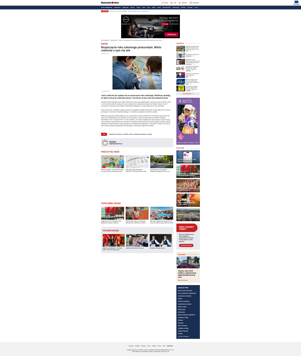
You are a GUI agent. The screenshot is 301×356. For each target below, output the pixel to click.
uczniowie (149, 134)
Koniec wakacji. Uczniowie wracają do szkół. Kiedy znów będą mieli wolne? (112, 170)
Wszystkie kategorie (183, 336)
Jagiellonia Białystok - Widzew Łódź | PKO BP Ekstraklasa (112, 249)
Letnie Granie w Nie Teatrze (134, 11)
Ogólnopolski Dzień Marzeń (135, 248)
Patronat (143, 346)
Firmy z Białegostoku (106, 7)
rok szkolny (125, 134)
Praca (148, 7)
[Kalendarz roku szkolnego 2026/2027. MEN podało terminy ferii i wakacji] (137, 161)
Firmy (175, 2)
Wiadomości (117, 7)
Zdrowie (183, 7)
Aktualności (188, 70)
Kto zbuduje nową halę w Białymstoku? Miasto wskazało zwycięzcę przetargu (192, 68)
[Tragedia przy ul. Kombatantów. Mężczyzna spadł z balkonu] (112, 213)
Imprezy (166, 2)
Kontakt (154, 346)
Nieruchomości (167, 7)
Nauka (159, 7)
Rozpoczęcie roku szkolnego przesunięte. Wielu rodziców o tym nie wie (143, 40)
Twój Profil (170, 346)
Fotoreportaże (111, 230)
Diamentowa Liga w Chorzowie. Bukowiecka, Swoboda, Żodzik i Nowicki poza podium (136, 222)
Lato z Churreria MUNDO (121, 11)
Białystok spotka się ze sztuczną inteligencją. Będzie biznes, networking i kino (193, 81)
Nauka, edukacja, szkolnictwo (186, 315)
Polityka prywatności (132, 350)
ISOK (164, 346)
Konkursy (112, 11)
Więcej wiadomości (187, 93)
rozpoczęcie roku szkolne (115, 134)
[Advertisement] (137, 187)
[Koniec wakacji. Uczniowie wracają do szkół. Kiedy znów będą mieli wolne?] (112, 161)
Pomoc (159, 346)
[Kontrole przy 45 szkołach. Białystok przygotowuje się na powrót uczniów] (161, 161)
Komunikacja (196, 2)
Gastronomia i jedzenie (184, 296)
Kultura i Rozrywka (189, 56)
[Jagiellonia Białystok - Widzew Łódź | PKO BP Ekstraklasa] (114, 240)
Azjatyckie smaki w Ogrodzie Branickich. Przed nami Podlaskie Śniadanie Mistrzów (193, 61)
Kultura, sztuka (182, 306)
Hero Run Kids (145, 11)
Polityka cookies (143, 350)
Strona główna (105, 40)
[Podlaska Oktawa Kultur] (161, 240)
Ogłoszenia (184, 2)
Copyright (151, 350)
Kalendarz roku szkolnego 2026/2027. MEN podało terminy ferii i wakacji (136, 170)
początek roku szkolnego (139, 134)
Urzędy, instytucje (183, 331)
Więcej (196, 7)
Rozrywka (180, 323)
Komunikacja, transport (184, 304)
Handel (180, 298)
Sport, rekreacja (182, 325)
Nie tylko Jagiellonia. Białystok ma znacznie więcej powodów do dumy (161, 222)
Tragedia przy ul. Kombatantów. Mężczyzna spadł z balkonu (111, 222)
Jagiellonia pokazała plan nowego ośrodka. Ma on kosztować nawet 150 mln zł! (192, 48)
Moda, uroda (181, 309)
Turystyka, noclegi (183, 328)
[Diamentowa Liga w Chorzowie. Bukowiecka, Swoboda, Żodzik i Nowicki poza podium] (137, 213)
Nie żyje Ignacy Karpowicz (192, 54)
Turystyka (190, 7)
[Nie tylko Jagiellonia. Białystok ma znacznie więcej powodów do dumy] (161, 213)
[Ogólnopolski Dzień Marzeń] (137, 240)
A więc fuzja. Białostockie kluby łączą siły (192, 74)
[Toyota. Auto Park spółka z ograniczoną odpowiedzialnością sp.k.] (188, 262)
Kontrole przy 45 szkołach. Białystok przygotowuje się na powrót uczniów (159, 170)
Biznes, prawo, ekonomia (185, 290)
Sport (143, 7)
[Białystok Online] (110, 3)
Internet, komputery (183, 301)
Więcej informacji (183, 280)
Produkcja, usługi (183, 317)
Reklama (180, 320)
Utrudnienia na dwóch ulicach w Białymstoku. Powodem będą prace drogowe (192, 88)
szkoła (130, 134)
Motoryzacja (176, 7)
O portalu (131, 346)
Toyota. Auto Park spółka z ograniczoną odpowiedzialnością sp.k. (187, 274)
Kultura (139, 7)
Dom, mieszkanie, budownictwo (187, 293)
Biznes (154, 7)
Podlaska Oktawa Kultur (157, 248)
